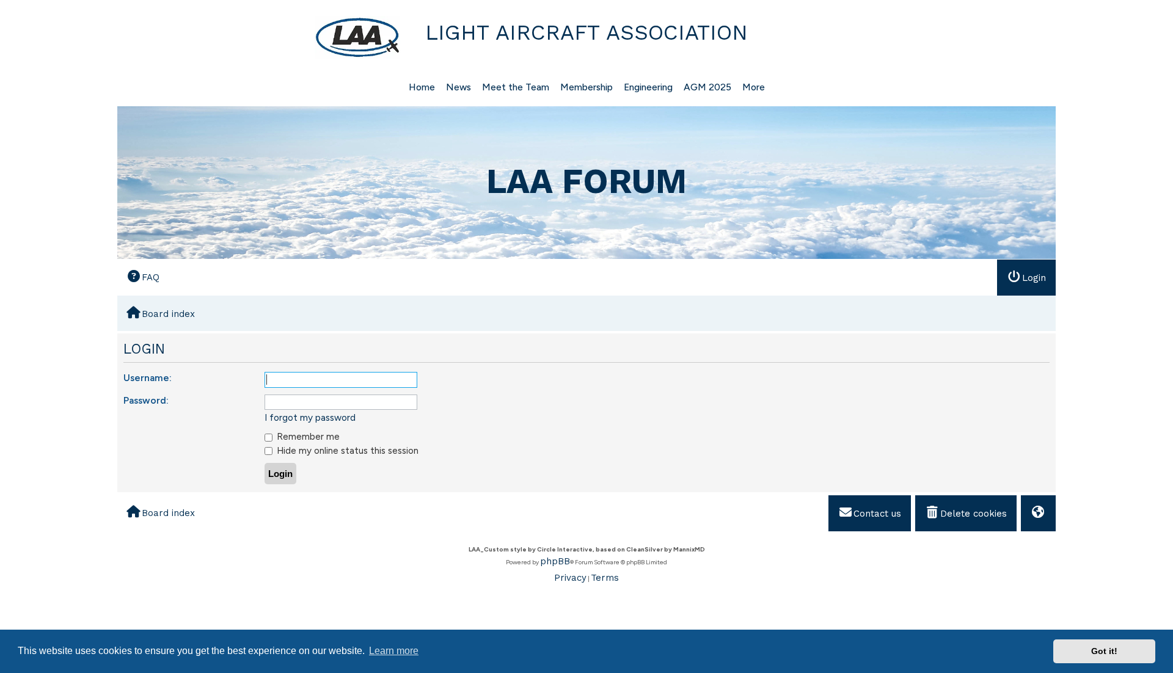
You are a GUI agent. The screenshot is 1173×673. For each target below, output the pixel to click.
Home (422, 87)
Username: (147, 378)
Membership (586, 87)
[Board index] (260, 37)
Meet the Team (515, 87)
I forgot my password (310, 417)
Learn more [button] (393, 651)
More (753, 87)
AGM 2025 (707, 87)
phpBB (555, 561)
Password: (146, 400)
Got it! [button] (1104, 651)
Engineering (648, 87)
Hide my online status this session (346, 450)
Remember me (307, 436)
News (458, 87)
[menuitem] (143, 277)
